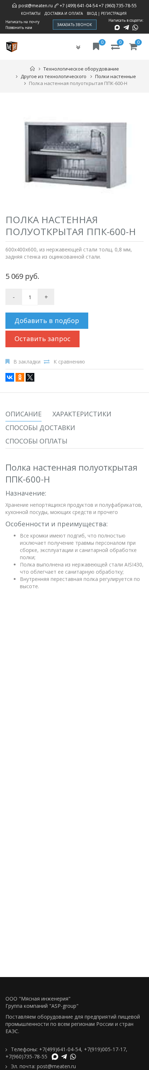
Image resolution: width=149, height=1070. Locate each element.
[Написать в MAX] (117, 27)
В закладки (27, 361)
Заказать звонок (74, 24)
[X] (30, 377)
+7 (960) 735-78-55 (118, 6)
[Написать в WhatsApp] (135, 27)
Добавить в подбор (46, 320)
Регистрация (114, 13)
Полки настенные (115, 76)
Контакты (31, 13)
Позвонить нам (18, 27)
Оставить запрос (42, 338)
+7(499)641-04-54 (60, 1049)
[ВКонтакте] (9, 377)
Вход (92, 13)
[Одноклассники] (20, 377)
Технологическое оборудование (81, 68)
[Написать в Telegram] (126, 27)
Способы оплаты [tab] (36, 441)
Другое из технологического (53, 76)
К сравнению (69, 361)
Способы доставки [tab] (40, 427)
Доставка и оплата (63, 13)
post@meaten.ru (35, 6)
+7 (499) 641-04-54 (79, 6)
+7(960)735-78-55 (26, 1056)
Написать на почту (22, 22)
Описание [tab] (23, 413)
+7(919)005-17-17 (105, 1049)
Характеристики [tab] (81, 413)
